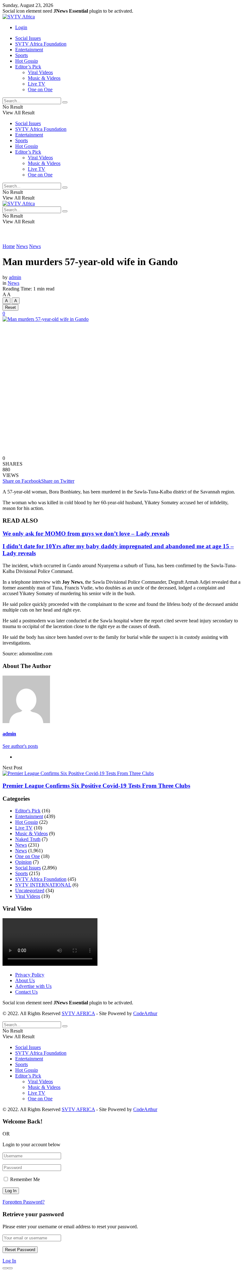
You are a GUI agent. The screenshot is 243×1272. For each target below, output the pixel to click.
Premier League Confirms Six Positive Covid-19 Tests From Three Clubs (96, 785)
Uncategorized (29, 890)
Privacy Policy (29, 974)
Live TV (36, 83)
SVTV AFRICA (78, 1013)
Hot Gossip (26, 61)
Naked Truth (27, 839)
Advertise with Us (33, 986)
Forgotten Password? (24, 1202)
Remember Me (25, 1179)
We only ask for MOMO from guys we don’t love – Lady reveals (86, 533)
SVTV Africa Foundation (40, 44)
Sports (21, 55)
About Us (25, 980)
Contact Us (26, 992)
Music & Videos (44, 78)
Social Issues (28, 38)
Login (21, 27)
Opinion (23, 862)
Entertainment (29, 49)
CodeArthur (145, 1013)
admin (15, 277)
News (22, 246)
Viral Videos (40, 72)
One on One (40, 89)
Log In (9, 1260)
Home (9, 246)
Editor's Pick (27, 810)
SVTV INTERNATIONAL (43, 884)
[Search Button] (64, 102)
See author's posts (20, 746)
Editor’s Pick (28, 66)
